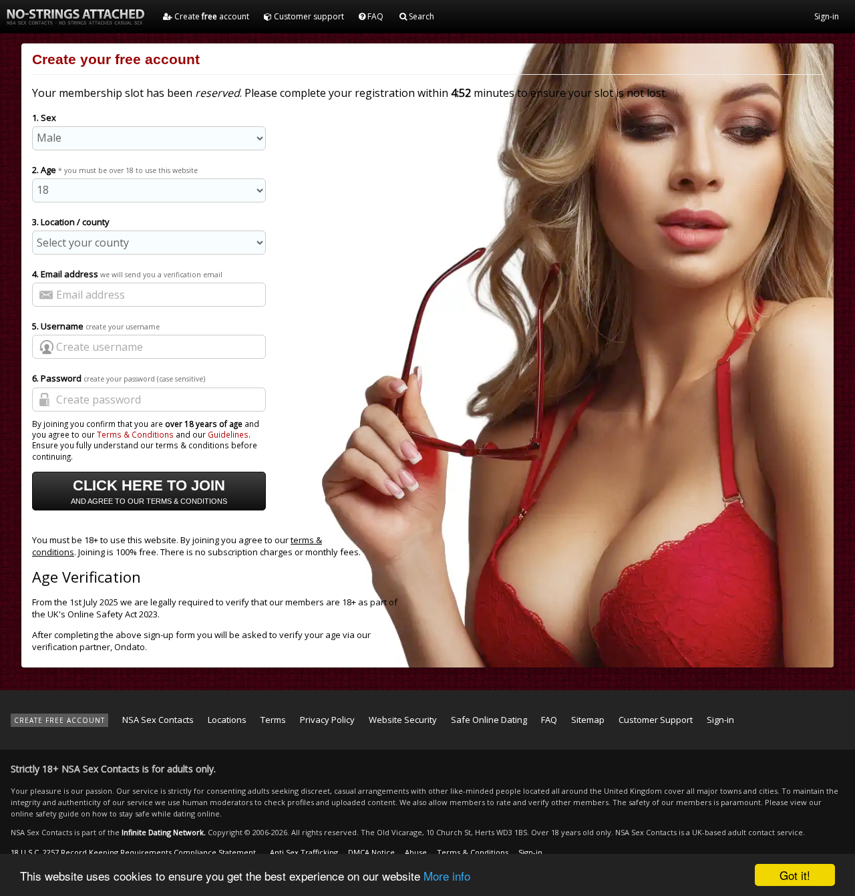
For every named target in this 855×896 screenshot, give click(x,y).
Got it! (795, 875)
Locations (227, 720)
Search (420, 16)
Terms (273, 720)
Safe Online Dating (489, 720)
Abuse (416, 852)
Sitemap (588, 720)
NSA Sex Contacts (158, 720)
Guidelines (228, 434)
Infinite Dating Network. (164, 832)
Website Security (403, 720)
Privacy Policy (327, 720)
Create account (210, 16)
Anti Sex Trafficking (304, 852)
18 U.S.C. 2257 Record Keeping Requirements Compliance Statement (133, 852)
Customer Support (656, 720)
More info (446, 875)
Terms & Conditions (135, 434)
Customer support (308, 16)
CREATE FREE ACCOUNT (59, 720)
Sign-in (826, 16)
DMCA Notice (371, 852)
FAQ (374, 16)
